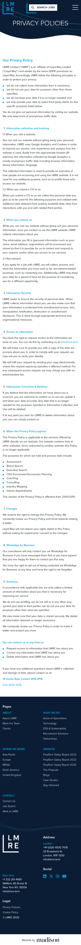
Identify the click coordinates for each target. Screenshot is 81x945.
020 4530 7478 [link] (12, 685)
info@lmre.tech (69, 342)
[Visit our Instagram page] (57, 876)
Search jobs (45, 7)
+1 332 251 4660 (12, 879)
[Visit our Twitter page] (51, 876)
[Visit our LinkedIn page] (45, 876)
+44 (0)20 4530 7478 (55, 847)
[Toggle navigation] (75, 7)
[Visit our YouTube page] (64, 876)
